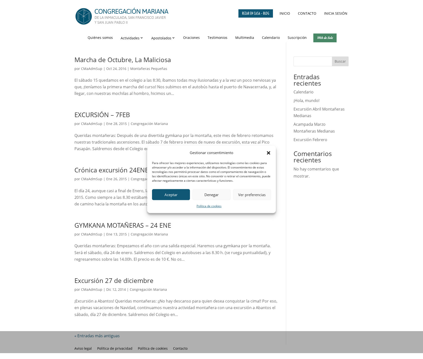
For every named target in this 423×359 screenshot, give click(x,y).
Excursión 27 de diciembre (113, 280)
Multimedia (244, 37)
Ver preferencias (252, 194)
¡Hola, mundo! (306, 100)
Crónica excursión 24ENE (111, 170)
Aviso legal (83, 349)
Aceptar (170, 194)
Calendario (271, 37)
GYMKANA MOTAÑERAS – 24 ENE (122, 225)
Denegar (211, 194)
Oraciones (191, 37)
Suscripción (297, 37)
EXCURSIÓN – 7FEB (102, 114)
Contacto (307, 13)
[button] (268, 152)
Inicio (285, 13)
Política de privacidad (114, 349)
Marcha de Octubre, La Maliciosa (122, 59)
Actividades (130, 38)
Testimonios (217, 37)
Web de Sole (325, 37)
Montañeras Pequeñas (148, 68)
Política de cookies (209, 206)
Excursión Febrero (310, 139)
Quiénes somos (100, 37)
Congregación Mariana (149, 123)
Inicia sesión (335, 13)
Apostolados (161, 38)
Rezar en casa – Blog (255, 13)
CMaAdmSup (91, 68)
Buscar (340, 61)
